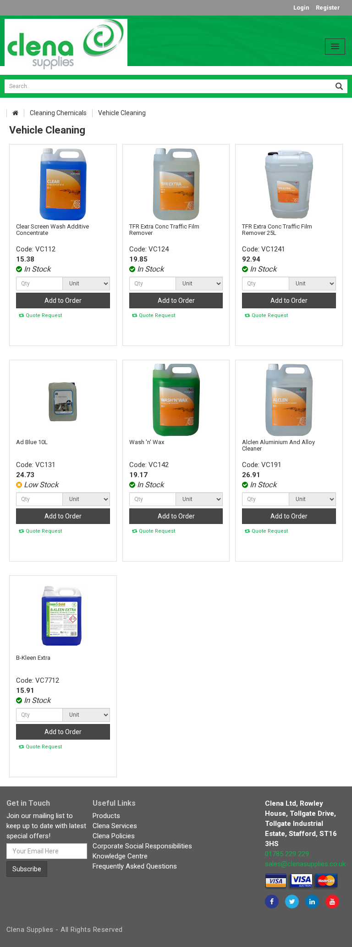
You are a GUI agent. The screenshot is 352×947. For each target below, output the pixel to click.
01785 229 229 (287, 854)
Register (328, 7)
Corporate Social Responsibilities (142, 846)
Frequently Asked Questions (135, 866)
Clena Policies (114, 836)
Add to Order (63, 300)
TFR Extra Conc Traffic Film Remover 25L (277, 229)
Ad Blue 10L (32, 442)
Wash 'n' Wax (146, 442)
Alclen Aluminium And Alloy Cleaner (278, 445)
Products (106, 816)
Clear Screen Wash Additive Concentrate (52, 229)
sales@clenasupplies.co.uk (305, 864)
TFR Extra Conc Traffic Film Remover (164, 229)
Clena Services (115, 826)
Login (301, 7)
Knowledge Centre (120, 856)
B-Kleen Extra (33, 657)
